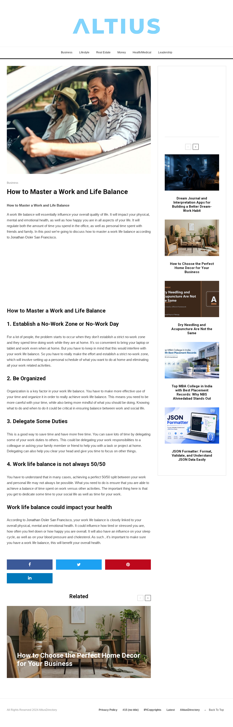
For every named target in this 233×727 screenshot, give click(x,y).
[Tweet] (79, 564)
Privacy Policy (108, 709)
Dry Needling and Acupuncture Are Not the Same (191, 329)
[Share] (30, 564)
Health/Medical (142, 52)
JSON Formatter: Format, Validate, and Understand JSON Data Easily (192, 455)
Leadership (165, 52)
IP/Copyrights (152, 709)
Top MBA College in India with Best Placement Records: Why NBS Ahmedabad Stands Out (192, 392)
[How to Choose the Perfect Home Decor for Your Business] (79, 642)
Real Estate (103, 52)
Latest (171, 709)
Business (66, 52)
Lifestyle (84, 52)
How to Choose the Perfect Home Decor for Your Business (192, 268)
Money (121, 52)
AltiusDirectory (190, 709)
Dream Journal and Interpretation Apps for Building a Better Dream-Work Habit (192, 204)
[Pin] (128, 564)
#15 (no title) (131, 709)
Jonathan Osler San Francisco (49, 520)
